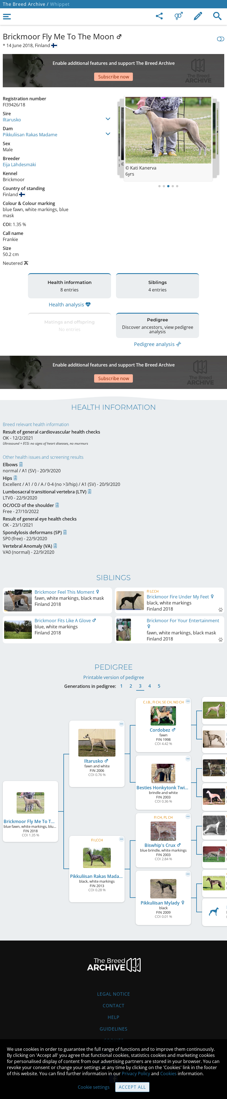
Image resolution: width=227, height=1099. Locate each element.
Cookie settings (94, 1087)
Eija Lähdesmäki (19, 165)
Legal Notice (113, 994)
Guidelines (114, 1029)
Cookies (168, 1073)
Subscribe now (113, 77)
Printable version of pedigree (113, 677)
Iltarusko (12, 120)
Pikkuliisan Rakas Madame (30, 135)
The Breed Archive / (26, 4)
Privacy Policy (136, 1073)
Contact (114, 1006)
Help (114, 1017)
